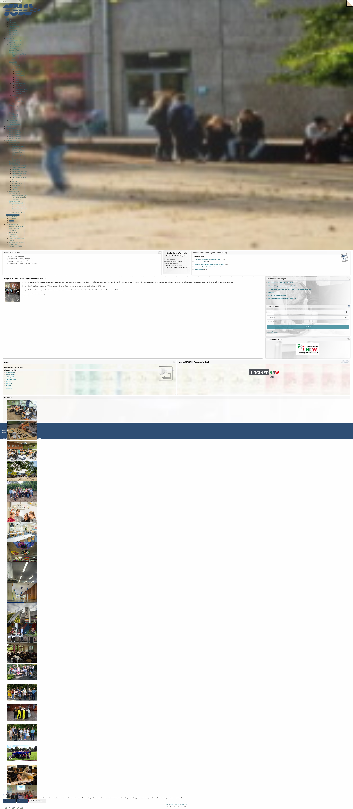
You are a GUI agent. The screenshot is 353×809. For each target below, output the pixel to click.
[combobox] (11, 1)
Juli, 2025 (8, 381)
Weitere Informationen (172, 804)
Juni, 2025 (9, 383)
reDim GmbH (183, 806)
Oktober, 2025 (10, 377)
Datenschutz (5, 430)
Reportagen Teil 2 (199, 269)
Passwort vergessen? (271, 331)
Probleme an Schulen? (200, 261)
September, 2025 (11, 379)
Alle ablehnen (22, 801)
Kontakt (4, 432)
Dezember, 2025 (10, 372)
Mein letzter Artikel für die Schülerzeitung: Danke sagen (207, 259)
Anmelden (308, 327)
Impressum (5, 428)
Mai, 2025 (8, 386)
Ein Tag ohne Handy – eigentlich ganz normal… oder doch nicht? (209, 264)
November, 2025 (10, 375)
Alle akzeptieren (9, 801)
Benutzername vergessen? (272, 332)
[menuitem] (7, 19)
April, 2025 (9, 388)
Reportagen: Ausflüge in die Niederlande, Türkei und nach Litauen (210, 267)
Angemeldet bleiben (272, 321)
